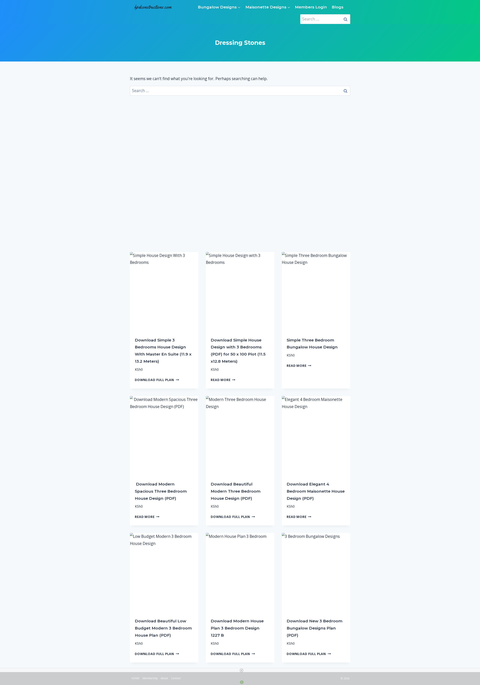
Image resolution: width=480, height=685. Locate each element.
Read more (221, 380)
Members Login (311, 7)
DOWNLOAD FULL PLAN (154, 380)
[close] (241, 670)
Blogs (337, 7)
